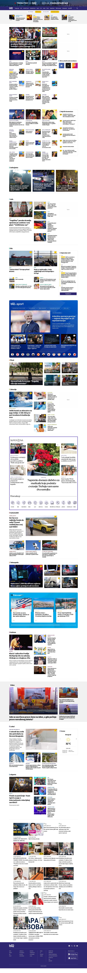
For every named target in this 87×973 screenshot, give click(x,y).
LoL (48, 777)
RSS (49, 959)
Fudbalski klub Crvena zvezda (18, 308)
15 (39, 152)
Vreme (63, 731)
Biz (11, 37)
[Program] (43, 3)
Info (12, 28)
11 (57, 335)
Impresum (51, 952)
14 (13, 284)
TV (40, 952)
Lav (35, 507)
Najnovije (17, 8)
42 (39, 51)
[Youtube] (77, 945)
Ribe (74, 507)
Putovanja (21, 952)
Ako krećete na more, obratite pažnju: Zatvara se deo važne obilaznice (21, 614)
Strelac (58, 507)
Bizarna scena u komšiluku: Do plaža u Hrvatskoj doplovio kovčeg (43, 614)
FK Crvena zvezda (54, 11)
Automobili (60, 184)
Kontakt (50, 960)
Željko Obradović (42, 308)
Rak (29, 507)
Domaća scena (51, 787)
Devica (41, 507)
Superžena (21, 955)
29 (44, 221)
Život (43, 61)
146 (60, 140)
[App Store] (73, 958)
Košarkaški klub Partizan (55, 308)
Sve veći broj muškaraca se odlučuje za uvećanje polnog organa (66, 701)
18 (76, 171)
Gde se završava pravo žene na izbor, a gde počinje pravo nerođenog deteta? (32, 718)
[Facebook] (61, 65)
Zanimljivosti (12, 515)
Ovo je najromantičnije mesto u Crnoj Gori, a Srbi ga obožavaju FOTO (65, 614)
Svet (34, 15)
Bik (18, 507)
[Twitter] (68, 65)
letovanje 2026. (46, 11)
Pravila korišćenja (53, 954)
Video (41, 951)
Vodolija (69, 507)
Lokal (31, 955)
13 (52, 171)
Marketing (51, 951)
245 (60, 128)
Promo (49, 647)
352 (60, 114)
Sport (27, 141)
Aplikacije (51, 957)
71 (60, 150)
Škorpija (52, 507)
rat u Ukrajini (30, 11)
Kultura (21, 954)
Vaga (46, 507)
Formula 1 (65, 342)
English (41, 954)
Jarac (63, 507)
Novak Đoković (32, 308)
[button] (76, 738)
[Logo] (11, 8)
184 (60, 134)
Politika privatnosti (53, 955)
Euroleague (48, 342)
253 (60, 120)
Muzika (11, 651)
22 (39, 110)
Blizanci (24, 507)
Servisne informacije (14, 729)
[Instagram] (75, 65)
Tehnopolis (28, 81)
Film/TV (49, 657)
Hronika (28, 763)
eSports (31, 951)
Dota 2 (10, 793)
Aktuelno (50, 392)
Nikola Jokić (66, 308)
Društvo (11, 763)
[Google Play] (73, 954)
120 (60, 146)
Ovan (12, 507)
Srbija (41, 277)
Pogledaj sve (68, 293)
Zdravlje (62, 696)
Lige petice (31, 342)
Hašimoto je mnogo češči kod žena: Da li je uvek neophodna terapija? (67, 718)
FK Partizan (38, 11)
